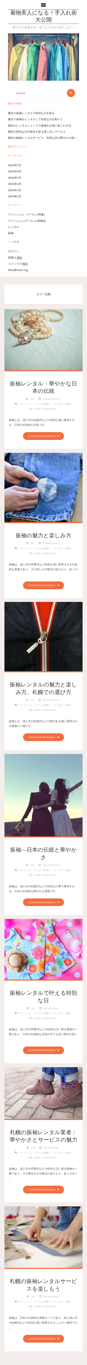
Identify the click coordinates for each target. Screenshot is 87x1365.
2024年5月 (14, 177)
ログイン (13, 251)
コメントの (18, 263)
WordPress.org (18, 270)
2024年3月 (14, 190)
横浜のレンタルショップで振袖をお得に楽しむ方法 (39, 125)
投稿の (15, 257)
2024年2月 (14, 196)
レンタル (13, 227)
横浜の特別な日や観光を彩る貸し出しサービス (37, 131)
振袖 (11, 233)
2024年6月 (15, 171)
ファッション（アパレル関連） (27, 214)
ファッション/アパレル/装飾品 (27, 220)
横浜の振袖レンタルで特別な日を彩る (31, 113)
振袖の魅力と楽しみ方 (43, 535)
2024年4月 (15, 183)
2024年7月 (14, 165)
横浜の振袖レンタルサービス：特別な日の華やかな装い (42, 137)
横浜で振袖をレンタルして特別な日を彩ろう (35, 119)
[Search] (71, 93)
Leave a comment (45, 409)
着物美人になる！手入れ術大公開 (43, 17)
